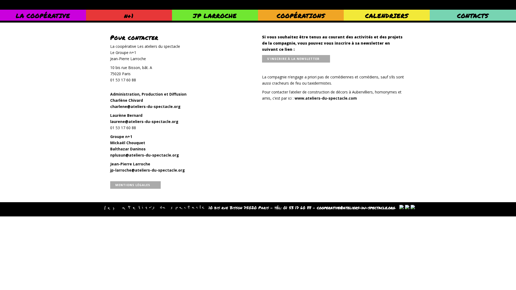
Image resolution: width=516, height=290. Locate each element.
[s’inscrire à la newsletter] (401, 207)
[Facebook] (413, 207)
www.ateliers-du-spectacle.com (326, 98)
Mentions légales (132, 185)
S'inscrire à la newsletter (293, 59)
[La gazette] (407, 207)
